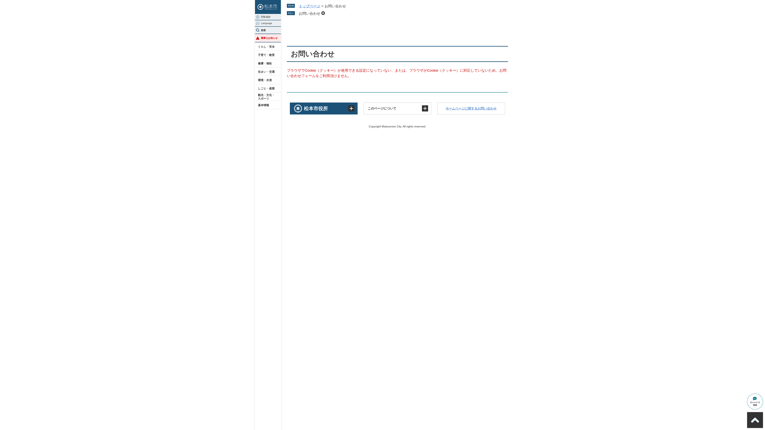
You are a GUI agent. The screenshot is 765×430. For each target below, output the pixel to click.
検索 (263, 30)
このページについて (382, 108)
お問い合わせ (309, 14)
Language (266, 23)
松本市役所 (316, 108)
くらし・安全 (266, 46)
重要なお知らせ (269, 38)
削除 (323, 13)
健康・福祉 (265, 63)
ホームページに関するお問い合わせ (471, 108)
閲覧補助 (266, 17)
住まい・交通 (266, 71)
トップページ (309, 6)
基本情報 (263, 105)
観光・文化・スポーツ (266, 96)
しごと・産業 (266, 88)
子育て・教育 (266, 55)
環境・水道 (265, 80)
